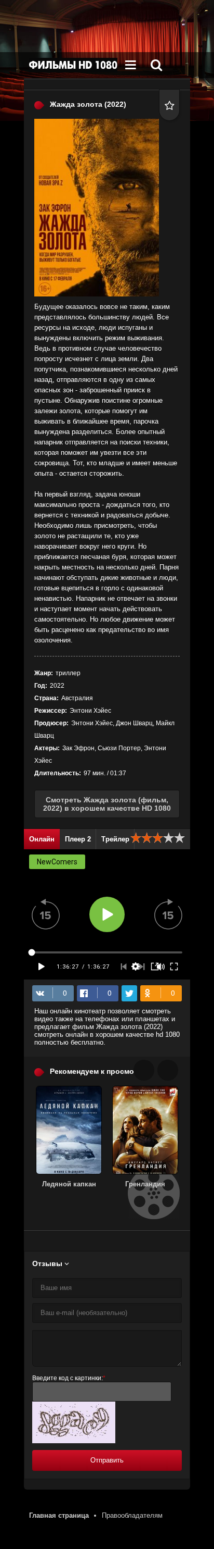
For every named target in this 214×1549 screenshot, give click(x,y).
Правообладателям (132, 1515)
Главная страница (59, 1515)
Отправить (107, 1460)
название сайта (73, 65)
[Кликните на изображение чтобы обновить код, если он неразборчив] (73, 1441)
